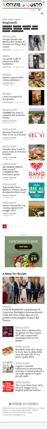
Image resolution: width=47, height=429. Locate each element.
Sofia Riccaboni (8, 102)
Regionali (7, 93)
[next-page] (20, 226)
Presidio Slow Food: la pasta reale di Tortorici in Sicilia (14, 151)
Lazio (35, 26)
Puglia (26, 28)
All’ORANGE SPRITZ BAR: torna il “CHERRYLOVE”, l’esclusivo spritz (13, 171)
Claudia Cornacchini (9, 121)
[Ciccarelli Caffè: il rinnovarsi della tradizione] (36, 61)
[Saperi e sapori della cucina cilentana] (36, 79)
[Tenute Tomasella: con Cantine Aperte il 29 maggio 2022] (36, 208)
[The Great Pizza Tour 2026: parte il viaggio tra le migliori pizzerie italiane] (8, 386)
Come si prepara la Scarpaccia (12, 97)
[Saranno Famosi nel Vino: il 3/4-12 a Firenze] (36, 134)
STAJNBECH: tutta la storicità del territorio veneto (14, 115)
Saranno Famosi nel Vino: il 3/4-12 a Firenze (14, 133)
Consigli (6, 55)
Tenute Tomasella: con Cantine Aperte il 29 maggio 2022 (14, 208)
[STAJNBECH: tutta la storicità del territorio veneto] (36, 116)
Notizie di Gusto (10, 109)
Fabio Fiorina (7, 50)
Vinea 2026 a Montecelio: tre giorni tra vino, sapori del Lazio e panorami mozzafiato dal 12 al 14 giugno (28, 335)
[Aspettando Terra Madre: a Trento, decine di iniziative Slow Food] (36, 190)
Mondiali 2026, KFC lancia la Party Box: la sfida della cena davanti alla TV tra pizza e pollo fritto (28, 353)
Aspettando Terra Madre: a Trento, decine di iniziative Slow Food (15, 189)
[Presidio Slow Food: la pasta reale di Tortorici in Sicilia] (36, 152)
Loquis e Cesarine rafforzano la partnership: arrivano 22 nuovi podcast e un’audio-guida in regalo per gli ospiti (29, 371)
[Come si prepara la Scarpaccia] (36, 98)
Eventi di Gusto (9, 36)
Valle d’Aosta (17, 31)
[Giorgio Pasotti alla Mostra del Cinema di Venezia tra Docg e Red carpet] (36, 43)
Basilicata (7, 26)
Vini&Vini (7, 306)
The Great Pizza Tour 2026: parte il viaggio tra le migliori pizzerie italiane (29, 387)
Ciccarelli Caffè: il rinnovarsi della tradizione (12, 61)
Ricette (10, 19)
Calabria (17, 26)
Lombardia (7, 28)
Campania (26, 26)
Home (5, 19)
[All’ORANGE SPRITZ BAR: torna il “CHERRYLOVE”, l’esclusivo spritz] (36, 171)
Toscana (6, 31)
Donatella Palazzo (9, 83)
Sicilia (34, 28)
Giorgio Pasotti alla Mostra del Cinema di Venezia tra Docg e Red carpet (14, 43)
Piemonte (18, 28)
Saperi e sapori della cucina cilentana (13, 78)
